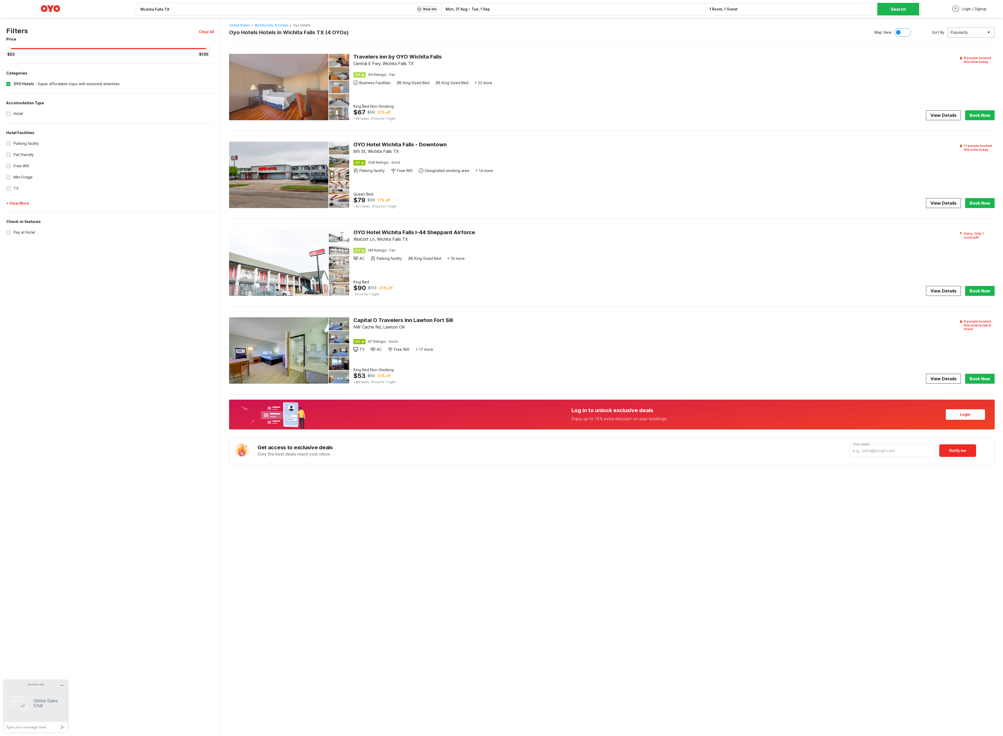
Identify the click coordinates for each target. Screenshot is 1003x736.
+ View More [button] (17, 203)
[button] (206, 31)
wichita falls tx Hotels (271, 25)
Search (898, 9)
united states (239, 25)
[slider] (8, 49)
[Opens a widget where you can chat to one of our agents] (36, 706)
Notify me (957, 450)
